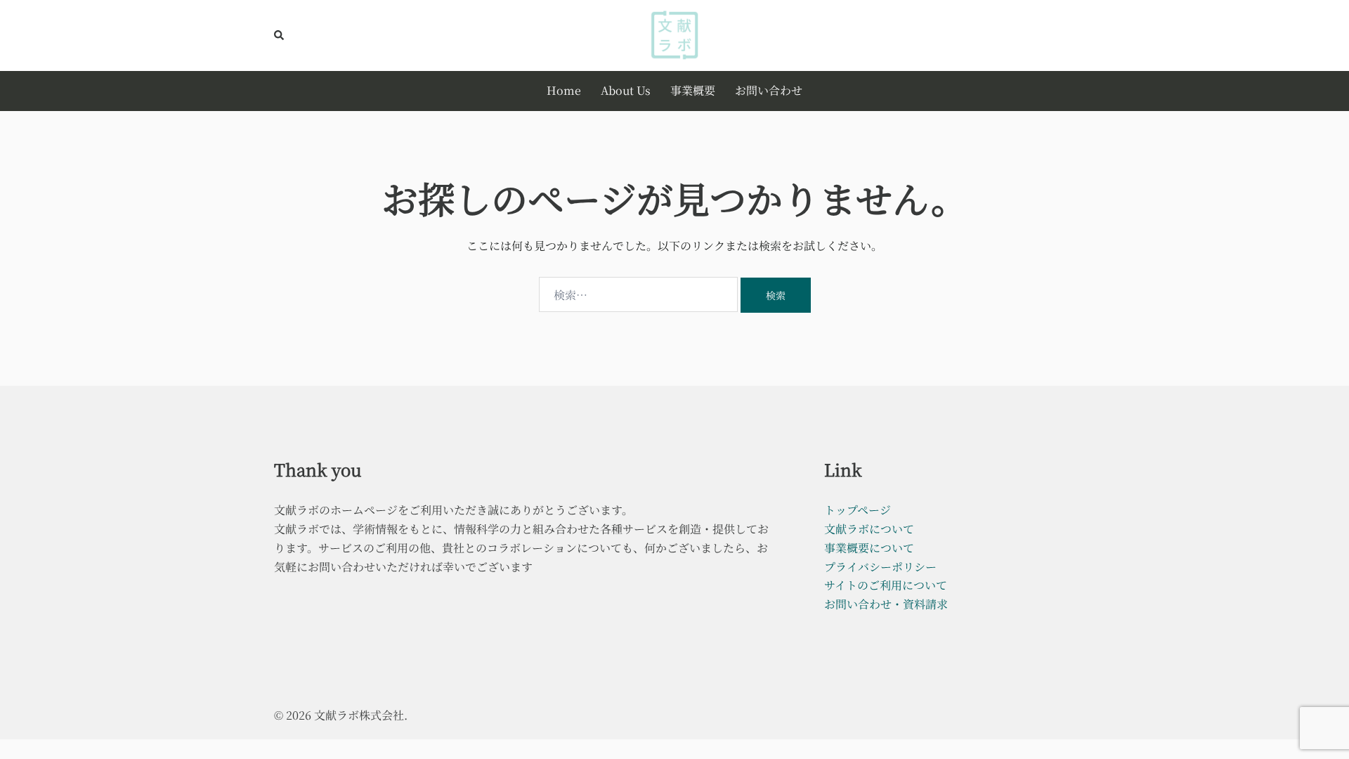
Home (564, 90)
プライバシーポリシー (880, 567)
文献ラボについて (869, 529)
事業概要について (869, 548)
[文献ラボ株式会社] (674, 33)
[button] (279, 35)
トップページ (857, 510)
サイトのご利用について (885, 585)
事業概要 (692, 90)
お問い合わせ (768, 90)
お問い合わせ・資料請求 (886, 604)
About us (626, 90)
